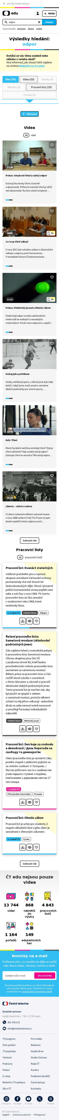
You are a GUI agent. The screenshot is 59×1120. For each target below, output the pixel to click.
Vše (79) (11, 79)
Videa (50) (28, 79)
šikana (31, 28)
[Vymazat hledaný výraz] (39, 22)
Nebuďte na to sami (31, 66)
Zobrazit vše (30, 540)
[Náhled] (29, 621)
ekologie (21, 28)
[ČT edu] (10, 15)
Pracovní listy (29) (41, 87)
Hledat (49, 22)
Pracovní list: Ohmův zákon (24, 818)
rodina (39, 28)
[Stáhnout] (23, 621)
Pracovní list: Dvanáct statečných (29, 568)
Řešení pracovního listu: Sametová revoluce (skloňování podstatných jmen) (28, 640)
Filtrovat (32, 114)
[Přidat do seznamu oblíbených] (52, 145)
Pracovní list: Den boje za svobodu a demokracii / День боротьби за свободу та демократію (29, 748)
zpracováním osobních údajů (36, 991)
